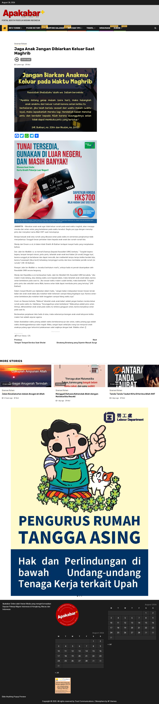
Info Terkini (14, 28)
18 (66, 656)
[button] (78, 596)
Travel (90, 28)
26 (73, 661)
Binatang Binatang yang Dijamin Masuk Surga (77, 341)
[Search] (155, 28)
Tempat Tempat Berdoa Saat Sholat (29, 341)
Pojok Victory (34, 28)
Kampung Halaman (55, 28)
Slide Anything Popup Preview (14, 697)
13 (79, 651)
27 (79, 661)
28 (86, 661)
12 (73, 651)
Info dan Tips (74, 28)
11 (66, 651)
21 (86, 656)
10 (59, 651)
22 (93, 656)
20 (79, 656)
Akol (28, 65)
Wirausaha (104, 28)
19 (73, 656)
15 (93, 651)
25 (66, 661)
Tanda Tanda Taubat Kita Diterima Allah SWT (132, 394)
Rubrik (118, 28)
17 (59, 656)
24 (59, 661)
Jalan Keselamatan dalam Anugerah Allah (23, 394)
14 (86, 651)
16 (100, 651)
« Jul (57, 672)
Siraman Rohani (20, 44)
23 (100, 656)
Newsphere (100, 701)
